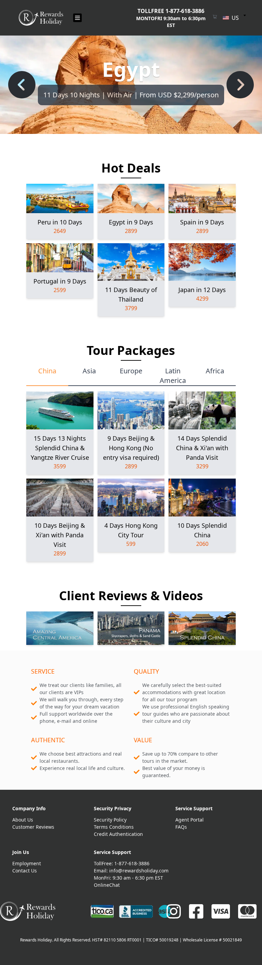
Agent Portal (189, 819)
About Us (22, 819)
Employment (26, 863)
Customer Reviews (33, 827)
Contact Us (24, 870)
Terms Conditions (114, 827)
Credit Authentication (118, 834)
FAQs (181, 827)
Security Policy (110, 819)
